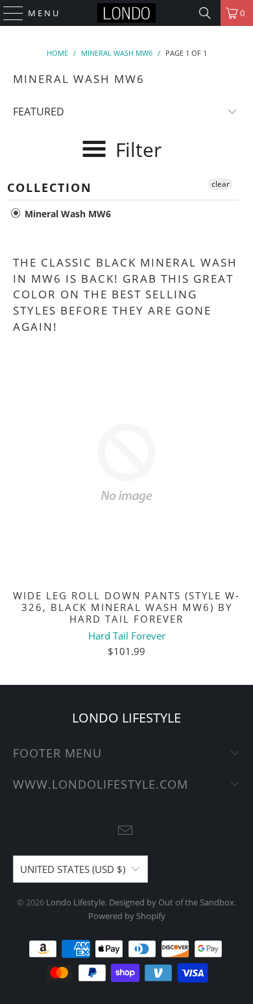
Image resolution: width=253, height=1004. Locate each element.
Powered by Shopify (126, 916)
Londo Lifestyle (75, 902)
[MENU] (7, 13)
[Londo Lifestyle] (127, 13)
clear (220, 183)
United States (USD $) (72, 869)
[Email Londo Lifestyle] (126, 831)
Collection (49, 187)
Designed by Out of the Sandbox (171, 902)
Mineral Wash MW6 (66, 214)
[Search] (205, 13)
